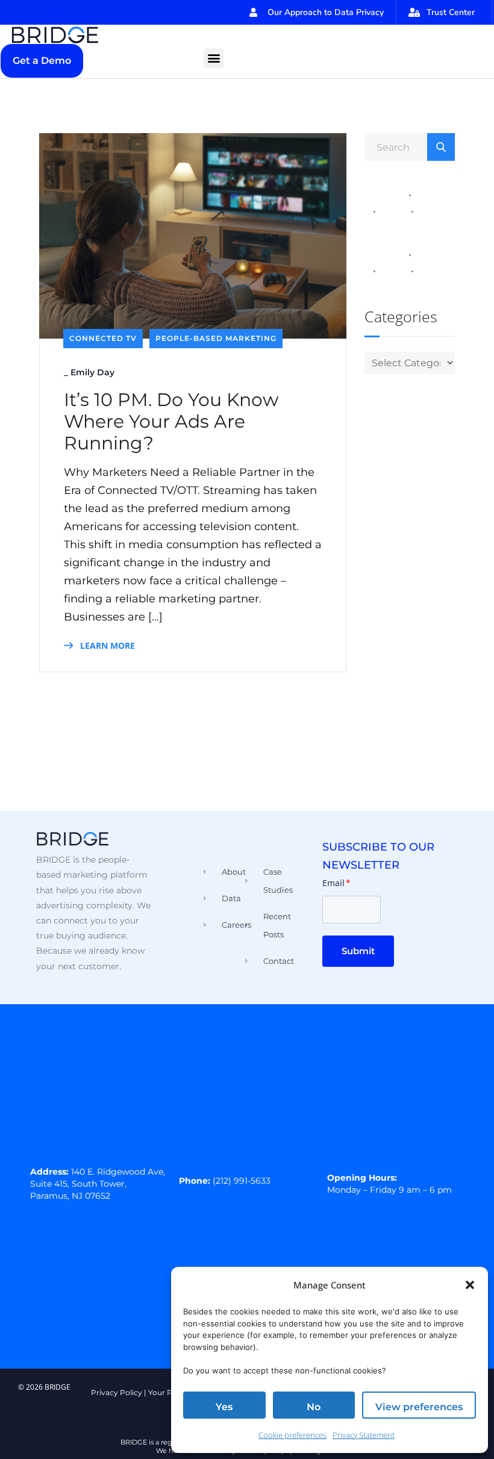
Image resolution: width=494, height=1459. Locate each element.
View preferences (419, 1407)
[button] (470, 1285)
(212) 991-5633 (241, 1180)
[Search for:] (409, 146)
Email (336, 883)
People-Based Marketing (216, 338)
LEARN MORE (106, 645)
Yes (224, 1407)
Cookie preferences (292, 1434)
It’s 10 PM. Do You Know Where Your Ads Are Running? (171, 421)
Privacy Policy (116, 1392)
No (313, 1407)
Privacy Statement (364, 1434)
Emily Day (92, 372)
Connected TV (103, 338)
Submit (358, 951)
